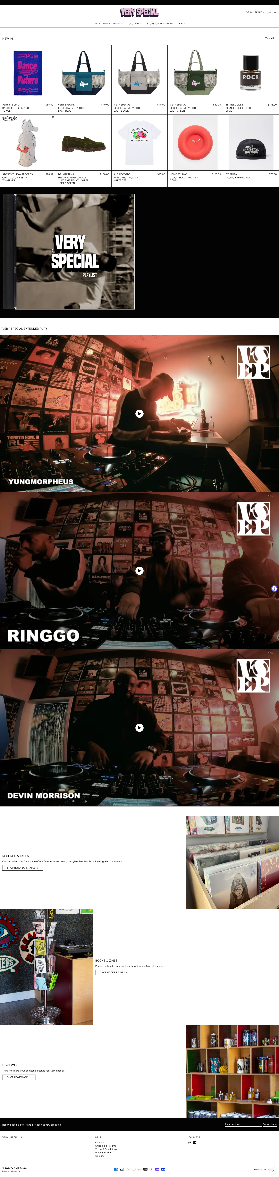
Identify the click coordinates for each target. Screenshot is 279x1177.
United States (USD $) (264, 1169)
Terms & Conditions (106, 1149)
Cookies (99, 1155)
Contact (99, 1142)
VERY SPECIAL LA (12, 1137)
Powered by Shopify (11, 1171)
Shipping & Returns (105, 1145)
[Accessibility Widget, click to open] (274, 588)
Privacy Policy (103, 1152)
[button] (272, 12)
